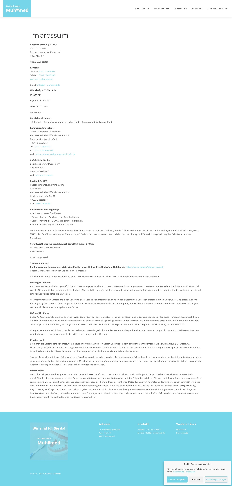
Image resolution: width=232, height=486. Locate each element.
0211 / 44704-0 (42, 146)
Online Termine (218, 8)
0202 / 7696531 (47, 71)
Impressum (190, 472)
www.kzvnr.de (43, 203)
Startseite (142, 8)
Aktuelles (180, 8)
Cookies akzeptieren (177, 479)
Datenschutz (178, 472)
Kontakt (197, 8)
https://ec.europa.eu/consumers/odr (145, 267)
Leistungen (161, 8)
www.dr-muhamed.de (41, 79)
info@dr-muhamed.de (48, 85)
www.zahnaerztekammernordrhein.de (55, 154)
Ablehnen (196, 479)
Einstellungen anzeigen (216, 479)
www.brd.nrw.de (44, 175)
